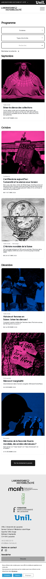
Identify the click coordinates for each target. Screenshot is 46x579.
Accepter (7, 575)
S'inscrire (23, 559)
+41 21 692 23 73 (7, 541)
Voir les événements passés (23, 463)
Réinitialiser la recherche (10, 51)
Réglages (14, 571)
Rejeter (17, 575)
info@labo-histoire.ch (9, 543)
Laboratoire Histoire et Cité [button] (13, 2)
